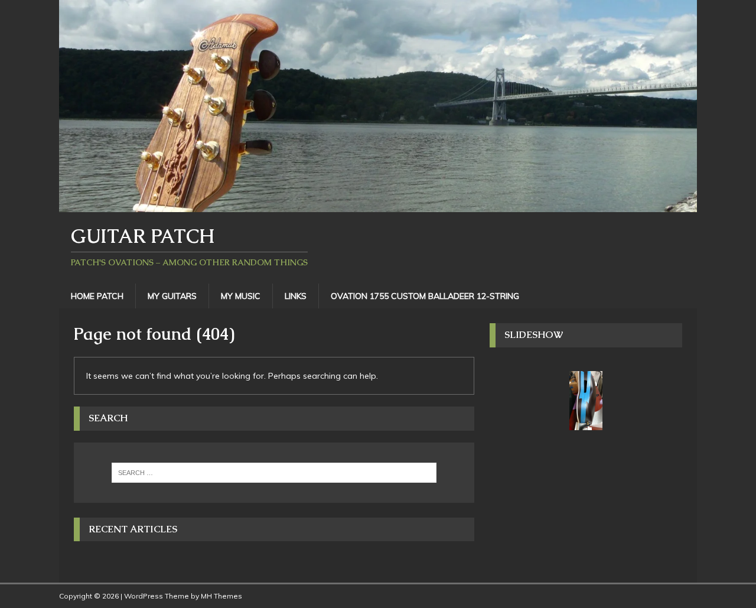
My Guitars (172, 296)
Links (296, 296)
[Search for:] (274, 473)
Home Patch (97, 296)
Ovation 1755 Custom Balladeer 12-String (425, 296)
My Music (240, 296)
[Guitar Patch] (378, 205)
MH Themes (221, 595)
